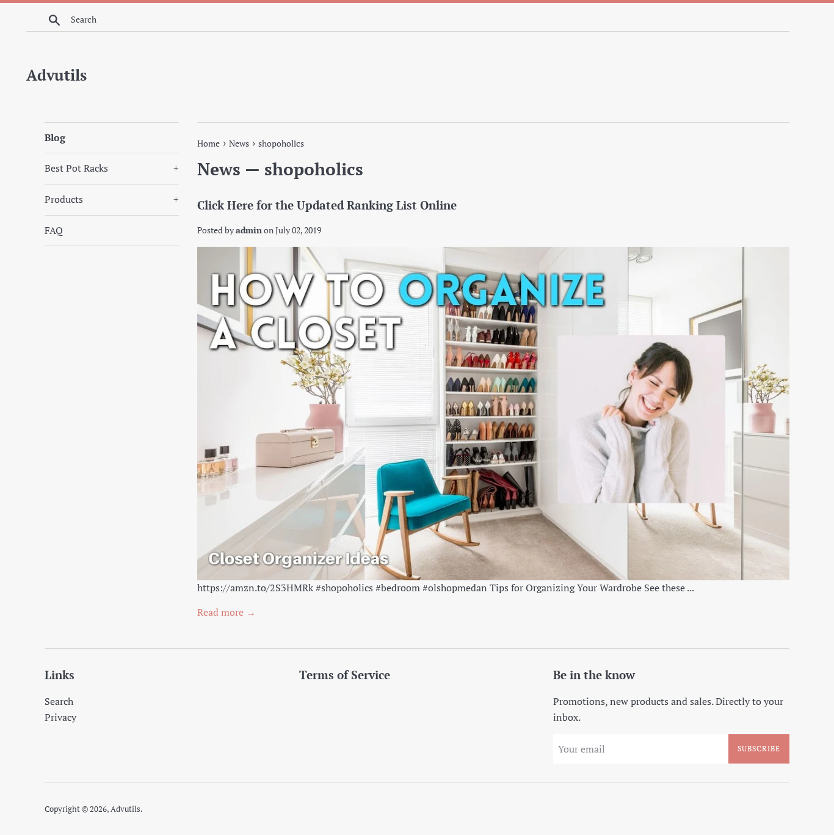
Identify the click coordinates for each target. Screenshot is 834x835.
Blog (55, 137)
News (219, 169)
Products (112, 199)
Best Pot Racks (112, 168)
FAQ (54, 230)
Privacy (60, 717)
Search (59, 701)
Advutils (56, 75)
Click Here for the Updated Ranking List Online (327, 205)
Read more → (226, 612)
